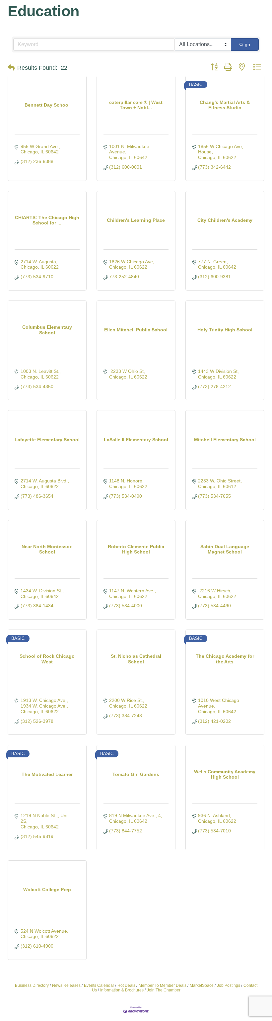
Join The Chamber (163, 990)
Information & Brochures (122, 990)
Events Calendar (99, 985)
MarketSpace (202, 985)
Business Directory (32, 985)
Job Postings (228, 985)
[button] (11, 67)
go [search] (247, 44)
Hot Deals (126, 985)
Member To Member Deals (162, 985)
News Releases (66, 985)
